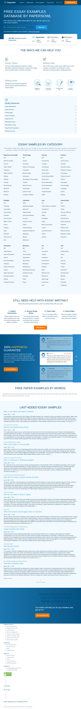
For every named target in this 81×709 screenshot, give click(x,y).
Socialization (45, 167)
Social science (65, 161)
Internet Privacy (27, 185)
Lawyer (44, 227)
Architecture (45, 282)
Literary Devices (8, 425)
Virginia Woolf (27, 212)
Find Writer (40, 327)
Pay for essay (10, 630)
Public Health (7, 167)
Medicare (6, 191)
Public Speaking (65, 221)
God (5, 240)
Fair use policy (28, 706)
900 (4, 396)
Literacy (6, 270)
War (5, 578)
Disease (6, 194)
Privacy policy (8, 706)
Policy (43, 221)
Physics (63, 179)
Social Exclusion (46, 191)
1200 (48, 394)
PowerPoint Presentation (12, 128)
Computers (26, 170)
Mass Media (26, 260)
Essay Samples (40, 2)
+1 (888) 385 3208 (12, 670)
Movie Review (46, 273)
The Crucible (18, 457)
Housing (63, 260)
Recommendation (9, 260)
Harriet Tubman (19, 526)
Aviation (11, 544)
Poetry (24, 224)
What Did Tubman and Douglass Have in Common (23, 512)
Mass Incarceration (47, 224)
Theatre (44, 254)
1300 (44, 394)
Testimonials (10, 657)
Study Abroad (7, 251)
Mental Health (8, 185)
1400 (41, 394)
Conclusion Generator (48, 89)
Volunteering (45, 161)
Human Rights (8, 442)
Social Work (45, 170)
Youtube (25, 182)
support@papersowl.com (14, 668)
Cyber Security (27, 191)
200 (23, 396)
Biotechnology (27, 173)
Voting (62, 209)
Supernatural (7, 212)
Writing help (49, 63)
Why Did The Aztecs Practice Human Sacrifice (21, 477)
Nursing (6, 182)
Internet (25, 161)
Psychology (64, 173)
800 (6, 396)
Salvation (6, 215)
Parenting (63, 282)
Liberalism (64, 237)
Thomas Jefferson (66, 212)
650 (15, 394)
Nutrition (6, 179)
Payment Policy (11, 661)
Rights (43, 215)
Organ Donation (8, 173)
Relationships (64, 251)
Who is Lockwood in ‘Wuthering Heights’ (19, 460)
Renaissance (45, 263)
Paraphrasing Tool (59, 89)
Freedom (63, 263)
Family (62, 266)
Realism (44, 266)
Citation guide (9, 112)
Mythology (25, 234)
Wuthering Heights (28, 206)
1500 (72, 394)
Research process (10, 131)
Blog (8, 648)
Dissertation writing (10, 125)
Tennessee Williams (28, 215)
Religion (9, 561)
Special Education (9, 254)
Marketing (25, 263)
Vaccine (6, 164)
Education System (9, 276)
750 (12, 394)
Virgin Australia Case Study (14, 529)
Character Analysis (9, 457)
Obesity (6, 176)
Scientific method (65, 167)
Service (22, 2)
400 (16, 396)
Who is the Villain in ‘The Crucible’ (17, 444)
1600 (38, 394)
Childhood (64, 285)
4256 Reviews (53, 40)
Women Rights (16, 442)
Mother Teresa (8, 221)
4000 (59, 394)
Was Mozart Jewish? (11, 546)
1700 (35, 394)
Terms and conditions (18, 706)
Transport (44, 164)
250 (21, 396)
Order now (71, 2)
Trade (24, 251)
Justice (44, 234)
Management (26, 266)
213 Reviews (68, 40)
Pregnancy (7, 170)
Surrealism (45, 257)
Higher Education (9, 273)
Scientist (63, 164)
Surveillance (45, 209)
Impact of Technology (29, 167)
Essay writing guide (10, 106)
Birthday (63, 276)
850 (10, 394)
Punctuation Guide (10, 122)
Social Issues (45, 188)
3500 (29, 394)
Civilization (11, 492)
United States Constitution (49, 206)
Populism (63, 224)
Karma (5, 224)
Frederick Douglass (9, 526)
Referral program (11, 663)
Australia (6, 544)
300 (18, 396)
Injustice (44, 237)
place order (11, 369)
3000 (63, 394)
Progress (6, 263)
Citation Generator (70, 89)
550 (20, 394)
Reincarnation (8, 218)
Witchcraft (25, 209)
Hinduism (6, 234)
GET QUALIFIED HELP (42, 615)
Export (24, 282)
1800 (32, 394)
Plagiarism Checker (37, 89)
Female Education (9, 282)
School (6, 257)
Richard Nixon (65, 218)
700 (8, 396)
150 (26, 396)
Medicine (6, 188)
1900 (4, 394)
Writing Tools (29, 2)
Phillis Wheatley (27, 227)
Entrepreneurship (27, 273)
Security (44, 212)
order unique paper (34, 31)
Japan (5, 509)
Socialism (63, 215)
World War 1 (9, 578)
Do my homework (12, 626)
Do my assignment (12, 632)
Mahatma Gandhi (65, 234)
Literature (15, 425)
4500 (23, 394)
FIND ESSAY (41, 27)
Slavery (25, 526)
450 (26, 394)
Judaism (6, 227)
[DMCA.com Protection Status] (8, 674)
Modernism (26, 240)
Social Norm (45, 179)
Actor (43, 285)
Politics (63, 206)
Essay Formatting (10, 115)
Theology (6, 206)
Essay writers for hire (13, 637)
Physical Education (9, 266)
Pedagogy (63, 188)
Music (43, 270)
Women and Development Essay (16, 427)
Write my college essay (13, 636)
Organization (26, 257)
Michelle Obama (65, 230)
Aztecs (6, 492)
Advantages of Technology (30, 179)
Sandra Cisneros (27, 221)
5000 (56, 394)
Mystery (25, 237)
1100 (51, 394)
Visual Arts (45, 251)
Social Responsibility (48, 176)
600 (11, 396)
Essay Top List (11, 646)
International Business (29, 270)
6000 (17, 394)
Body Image (45, 279)
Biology (63, 194)
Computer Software (28, 194)
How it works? (11, 655)
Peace (62, 254)
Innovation (26, 164)
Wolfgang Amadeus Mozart (19, 561)
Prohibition (45, 218)
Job (62, 257)
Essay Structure (9, 109)
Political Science (65, 176)
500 (13, 396)
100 (28, 396)
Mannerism (45, 276)
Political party (64, 227)
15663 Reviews (39, 41)
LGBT (43, 194)
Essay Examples (11, 644)
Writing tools (11, 80)
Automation (26, 176)
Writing (6, 279)
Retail (24, 279)
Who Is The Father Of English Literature (19, 411)
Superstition (7, 209)
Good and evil (8, 237)
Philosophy (64, 182)
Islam (5, 230)
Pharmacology (65, 185)
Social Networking (47, 182)
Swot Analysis (27, 254)
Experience (64, 270)
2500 (66, 394)
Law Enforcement (46, 230)
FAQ (8, 659)
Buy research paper (12, 639)
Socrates (25, 218)
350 (54, 394)
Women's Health (8, 161)
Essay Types (50, 2)
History (63, 191)
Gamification (26, 188)
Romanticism (45, 260)
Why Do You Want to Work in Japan (17, 494)
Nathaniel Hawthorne (29, 230)
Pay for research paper (13, 634)
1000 (75, 394)
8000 (7, 394)
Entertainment (65, 273)
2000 (69, 394)
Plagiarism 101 (9, 118)
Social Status (45, 173)
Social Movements (47, 185)
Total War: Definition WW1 (13, 563)
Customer (25, 276)
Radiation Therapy (66, 170)
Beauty (63, 279)
